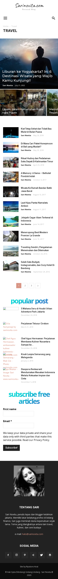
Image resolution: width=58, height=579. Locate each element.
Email (7, 421)
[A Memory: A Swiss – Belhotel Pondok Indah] (11, 177)
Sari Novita (8, 85)
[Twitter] (42, 555)
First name (9, 409)
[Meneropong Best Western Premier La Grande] (11, 236)
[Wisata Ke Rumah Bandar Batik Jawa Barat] (11, 191)
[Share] (33, 555)
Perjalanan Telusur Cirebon (35, 323)
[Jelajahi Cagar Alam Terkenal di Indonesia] (11, 221)
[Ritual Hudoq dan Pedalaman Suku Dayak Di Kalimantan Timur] (11, 162)
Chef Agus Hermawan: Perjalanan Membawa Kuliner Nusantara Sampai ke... (38, 341)
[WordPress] (50, 555)
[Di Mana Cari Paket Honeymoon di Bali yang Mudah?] (11, 147)
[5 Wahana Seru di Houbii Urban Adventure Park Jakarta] (11, 312)
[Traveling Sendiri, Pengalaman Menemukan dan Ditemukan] (11, 251)
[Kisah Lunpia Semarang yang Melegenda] (11, 361)
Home (6, 26)
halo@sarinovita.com (32, 534)
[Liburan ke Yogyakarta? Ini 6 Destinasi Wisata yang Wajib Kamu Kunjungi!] (29, 63)
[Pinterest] (25, 555)
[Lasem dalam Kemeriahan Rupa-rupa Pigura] (23, 106)
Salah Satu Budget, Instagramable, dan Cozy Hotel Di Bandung (37, 265)
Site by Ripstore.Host (29, 566)
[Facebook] (8, 555)
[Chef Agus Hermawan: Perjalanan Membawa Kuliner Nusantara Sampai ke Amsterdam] (11, 347)
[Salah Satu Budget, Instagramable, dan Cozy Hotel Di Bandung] (11, 265)
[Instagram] (16, 555)
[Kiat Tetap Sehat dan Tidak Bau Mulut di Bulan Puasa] (11, 132)
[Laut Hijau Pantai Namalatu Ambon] (11, 206)
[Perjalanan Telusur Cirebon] (11, 327)
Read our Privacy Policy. (36, 440)
